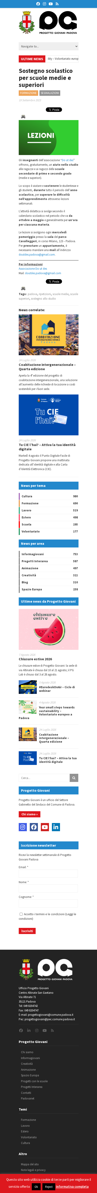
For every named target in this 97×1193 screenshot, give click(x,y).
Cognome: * (26, 897)
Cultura (27, 496)
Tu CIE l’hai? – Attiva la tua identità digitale (47, 446)
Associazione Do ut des (33, 269)
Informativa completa (72, 1186)
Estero (26, 517)
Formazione (28, 93)
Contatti (26, 1093)
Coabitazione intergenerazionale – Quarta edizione (47, 366)
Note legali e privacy (33, 1170)
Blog (25, 582)
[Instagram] (23, 827)
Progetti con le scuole (34, 1081)
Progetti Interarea (35, 561)
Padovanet (27, 1098)
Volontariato (31, 531)
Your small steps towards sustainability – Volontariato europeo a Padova (47, 712)
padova (32, 294)
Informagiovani (33, 554)
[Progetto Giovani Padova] (48, 32)
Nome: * (24, 882)
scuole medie (61, 294)
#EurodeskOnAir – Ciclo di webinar (57, 689)
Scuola (26, 524)
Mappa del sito (30, 1164)
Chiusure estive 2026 (35, 659)
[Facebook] (34, 827)
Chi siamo (27, 1052)
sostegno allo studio (43, 299)
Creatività (29, 575)
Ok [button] (36, 1187)
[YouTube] (45, 827)
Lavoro (26, 510)
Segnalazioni (50, 93)
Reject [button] (49, 1187)
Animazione (30, 568)
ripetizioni (45, 294)
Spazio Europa (32, 589)
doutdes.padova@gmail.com (37, 254)
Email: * (23, 867)
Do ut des (67, 160)
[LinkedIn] (56, 827)
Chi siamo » (29, 814)
